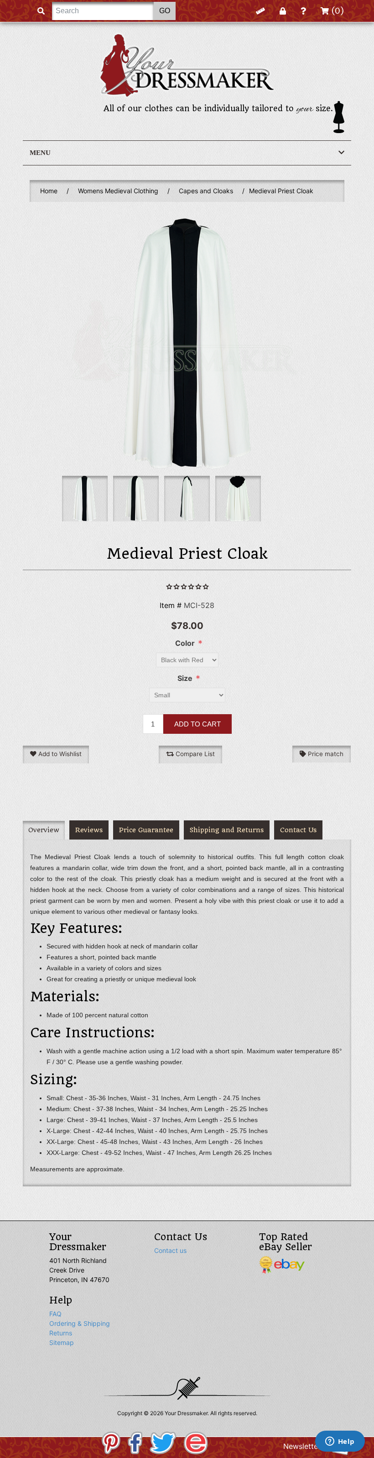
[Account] (282, 11)
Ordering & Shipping (79, 1323)
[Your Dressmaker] (187, 65)
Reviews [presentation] (89, 830)
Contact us (170, 1250)
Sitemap (61, 1342)
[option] (84, 499)
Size (184, 678)
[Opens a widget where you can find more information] (340, 1442)
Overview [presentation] (43, 830)
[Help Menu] (303, 11)
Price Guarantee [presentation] (146, 830)
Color (185, 643)
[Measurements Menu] (260, 11)
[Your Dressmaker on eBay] (282, 1264)
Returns (60, 1333)
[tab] (44, 830)
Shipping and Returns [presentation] (227, 830)
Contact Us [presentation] (298, 830)
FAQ (55, 1314)
